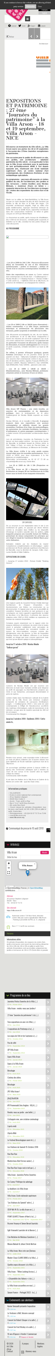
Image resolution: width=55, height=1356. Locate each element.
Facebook (13, 26)
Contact (10, 1351)
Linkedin (43, 26)
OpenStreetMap (36, 888)
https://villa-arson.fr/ (14, 910)
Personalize (30, 6)
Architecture (43, 44)
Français (45, 9)
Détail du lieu (12, 857)
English (44, 13)
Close (40, 6)
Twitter (23, 26)
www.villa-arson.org (17, 817)
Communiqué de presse (19, 828)
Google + (33, 26)
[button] (27, 873)
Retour (10, 36)
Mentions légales (40, 1345)
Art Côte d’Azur (10, 1348)
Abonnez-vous (31, 1351)
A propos (25, 1343)
